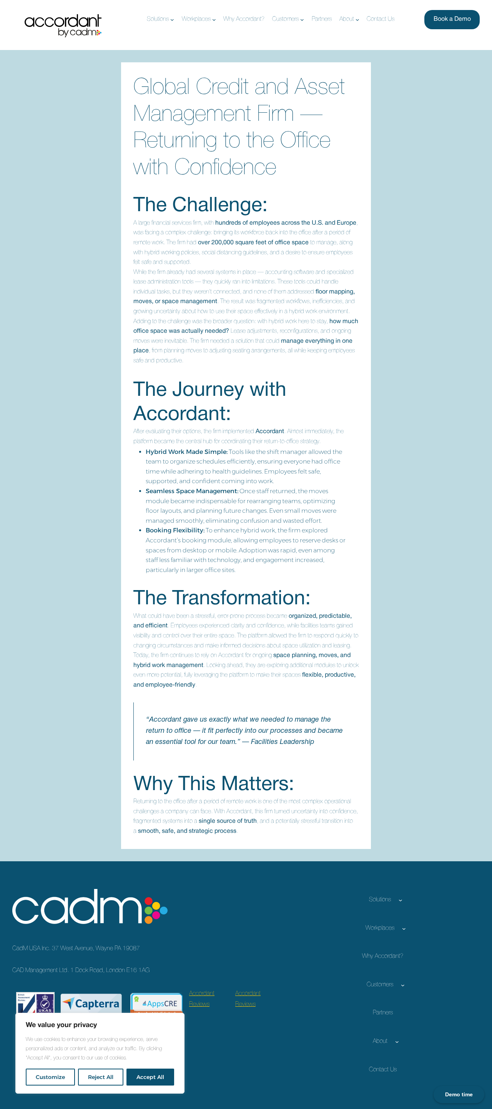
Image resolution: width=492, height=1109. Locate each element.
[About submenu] (357, 20)
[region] (99, 1053)
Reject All (100, 1077)
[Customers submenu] (302, 20)
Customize (50, 1077)
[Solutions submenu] (172, 20)
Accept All (150, 1077)
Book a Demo (452, 19)
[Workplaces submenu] (214, 20)
